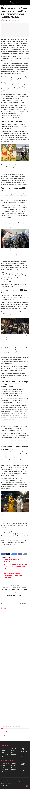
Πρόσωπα (13, 754)
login (6, 601)
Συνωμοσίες (24, 754)
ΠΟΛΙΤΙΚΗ (13, 752)
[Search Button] (28, 2)
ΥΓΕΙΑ (22, 756)
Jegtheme (4, 785)
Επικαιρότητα (4, 754)
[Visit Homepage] (15, 2)
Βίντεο (3, 750)
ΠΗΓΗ (2, 551)
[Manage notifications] (27, 786)
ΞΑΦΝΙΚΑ (13, 748)
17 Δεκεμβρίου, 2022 (15, 20)
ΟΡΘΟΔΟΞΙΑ (14, 750)
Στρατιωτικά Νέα (24, 752)
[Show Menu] (1, 2)
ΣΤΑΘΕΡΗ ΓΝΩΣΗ (23, 749)
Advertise (8, 781)
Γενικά (6, 5)
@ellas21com (7, 735)
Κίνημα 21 (6, 731)
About (2, 781)
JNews (6, 783)
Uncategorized (5, 748)
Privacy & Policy (16, 781)
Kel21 (7, 20)
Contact (24, 781)
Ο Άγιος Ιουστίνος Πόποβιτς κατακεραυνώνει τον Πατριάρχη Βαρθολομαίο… (13, 575)
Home (2, 5)
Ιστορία (3, 756)
